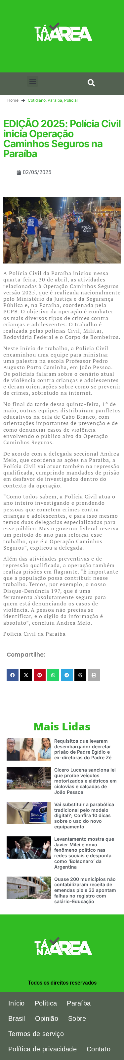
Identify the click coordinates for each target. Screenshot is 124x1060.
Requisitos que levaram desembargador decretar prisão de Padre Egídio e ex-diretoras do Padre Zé (82, 749)
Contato (98, 1049)
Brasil (16, 1018)
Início (16, 1003)
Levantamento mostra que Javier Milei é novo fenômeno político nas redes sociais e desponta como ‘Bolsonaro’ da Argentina (84, 853)
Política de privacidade (42, 1049)
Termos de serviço (36, 1033)
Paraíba (55, 100)
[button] (32, 81)
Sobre (77, 1018)
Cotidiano (37, 100)
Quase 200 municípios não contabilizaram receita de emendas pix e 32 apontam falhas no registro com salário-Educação (85, 890)
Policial (71, 100)
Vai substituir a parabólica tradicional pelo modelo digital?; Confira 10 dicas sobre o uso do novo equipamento (84, 815)
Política (46, 1003)
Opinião (46, 1018)
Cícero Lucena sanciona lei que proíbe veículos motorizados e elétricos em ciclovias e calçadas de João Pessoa (85, 781)
